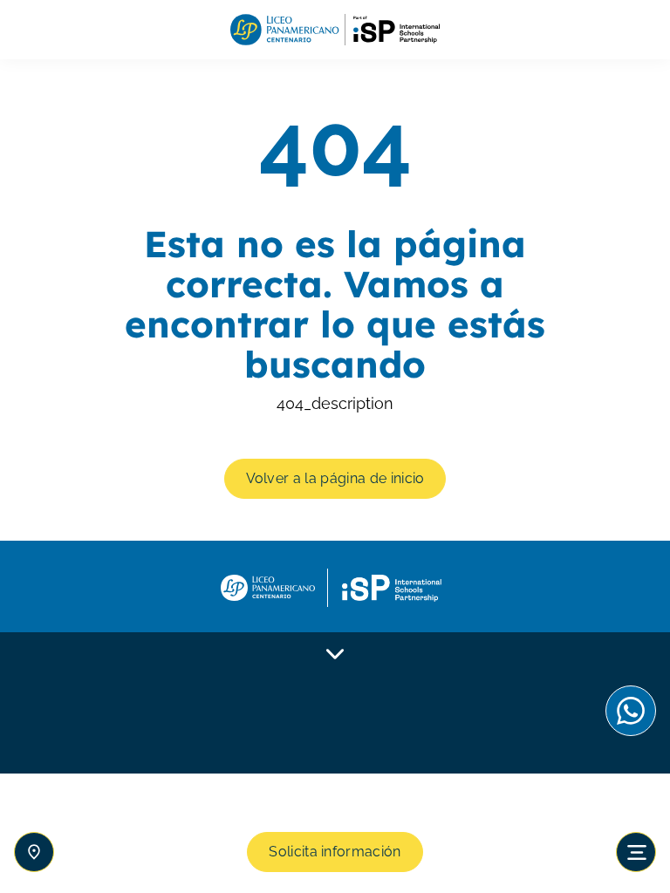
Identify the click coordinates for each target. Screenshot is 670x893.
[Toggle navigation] (636, 852)
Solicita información (334, 851)
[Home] (335, 30)
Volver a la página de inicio (335, 478)
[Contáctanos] (34, 852)
